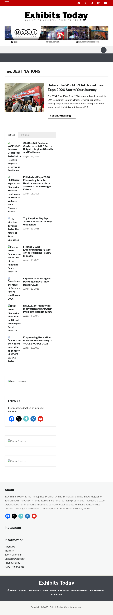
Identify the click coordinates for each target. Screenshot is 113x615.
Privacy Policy (12, 562)
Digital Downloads (15, 558)
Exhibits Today (56, 583)
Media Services (79, 590)
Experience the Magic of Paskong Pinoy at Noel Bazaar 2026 (37, 281)
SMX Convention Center (56, 590)
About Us (10, 546)
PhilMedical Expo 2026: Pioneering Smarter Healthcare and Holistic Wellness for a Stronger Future (37, 183)
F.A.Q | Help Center (15, 566)
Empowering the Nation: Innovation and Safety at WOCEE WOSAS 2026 (37, 340)
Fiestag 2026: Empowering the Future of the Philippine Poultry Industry (37, 251)
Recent (11, 135)
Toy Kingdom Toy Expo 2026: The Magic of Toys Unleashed (37, 221)
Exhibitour (56, 594)
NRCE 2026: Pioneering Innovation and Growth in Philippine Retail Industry (37, 308)
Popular (25, 135)
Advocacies (34, 590)
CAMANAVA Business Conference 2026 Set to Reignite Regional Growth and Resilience (38, 148)
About (22, 590)
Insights (9, 550)
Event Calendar (13, 554)
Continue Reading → (62, 115)
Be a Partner (97, 590)
